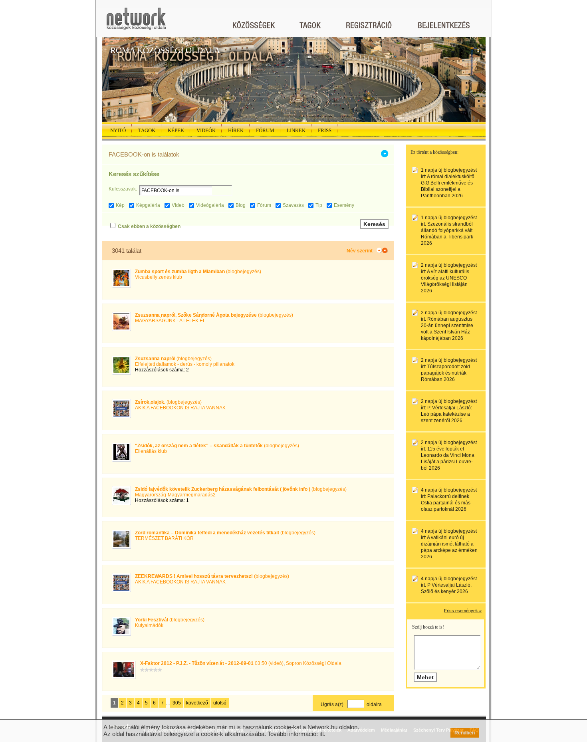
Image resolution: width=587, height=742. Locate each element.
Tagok (146, 130)
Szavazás (293, 205)
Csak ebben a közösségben (149, 226)
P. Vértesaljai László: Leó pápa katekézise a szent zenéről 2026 (446, 414)
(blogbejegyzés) (198, 271)
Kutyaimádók (149, 625)
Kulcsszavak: (123, 189)
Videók (206, 130)
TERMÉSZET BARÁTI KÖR (164, 538)
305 (177, 703)
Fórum (265, 130)
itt (321, 733)
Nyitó (118, 130)
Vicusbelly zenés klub (158, 277)
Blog (241, 205)
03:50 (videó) (212, 663)
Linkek (296, 130)
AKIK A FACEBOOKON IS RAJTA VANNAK (180, 408)
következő (197, 703)
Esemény (344, 205)
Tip (318, 205)
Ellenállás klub (151, 451)
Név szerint (360, 251)
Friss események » (463, 610)
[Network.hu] (136, 23)
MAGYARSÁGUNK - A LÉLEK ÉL (170, 320)
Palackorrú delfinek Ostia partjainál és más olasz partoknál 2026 (445, 503)
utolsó (219, 703)
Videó (178, 205)
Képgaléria (148, 205)
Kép (120, 205)
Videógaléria (210, 205)
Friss (324, 130)
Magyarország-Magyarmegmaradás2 (175, 495)
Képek (176, 130)
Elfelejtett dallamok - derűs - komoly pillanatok (184, 364)
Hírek (236, 130)
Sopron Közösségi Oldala (313, 663)
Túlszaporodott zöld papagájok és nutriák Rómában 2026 (445, 373)
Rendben (464, 733)
